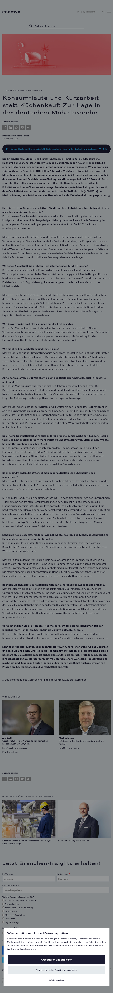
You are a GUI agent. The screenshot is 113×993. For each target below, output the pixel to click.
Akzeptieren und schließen (56, 959)
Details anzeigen (56, 979)
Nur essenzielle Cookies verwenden (56, 970)
